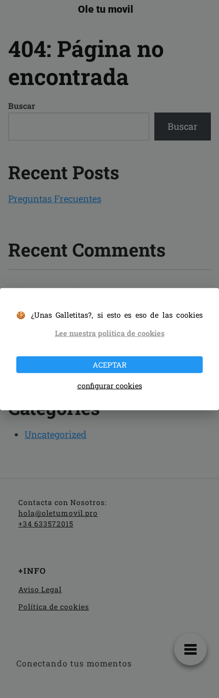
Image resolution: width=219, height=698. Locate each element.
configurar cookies (109, 385)
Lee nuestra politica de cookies (110, 333)
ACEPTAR (110, 364)
